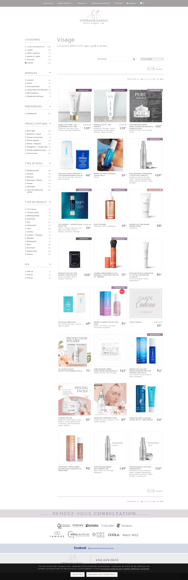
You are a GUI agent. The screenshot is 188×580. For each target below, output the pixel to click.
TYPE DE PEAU (33, 163)
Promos (132, 3)
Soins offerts (64, 3)
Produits (82, 3)
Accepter (78, 574)
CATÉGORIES (32, 39)
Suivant (159, 69)
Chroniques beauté (100, 3)
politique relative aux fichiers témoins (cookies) (125, 569)
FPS (27, 264)
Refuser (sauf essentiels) (102, 574)
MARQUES (31, 73)
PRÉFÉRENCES (33, 106)
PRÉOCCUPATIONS (36, 123)
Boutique (48, 3)
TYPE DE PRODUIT (36, 202)
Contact (119, 3)
